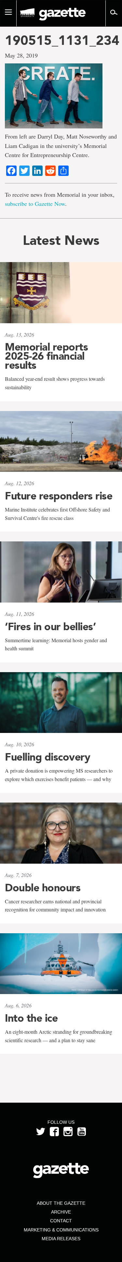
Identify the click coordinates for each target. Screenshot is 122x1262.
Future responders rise (58, 495)
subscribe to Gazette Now (35, 203)
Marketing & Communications (61, 1229)
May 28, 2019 (21, 55)
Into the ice (31, 1018)
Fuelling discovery (47, 757)
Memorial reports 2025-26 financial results (46, 356)
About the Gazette (61, 1203)
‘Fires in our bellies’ (50, 626)
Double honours (42, 887)
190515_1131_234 (61, 40)
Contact (61, 1220)
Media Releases (61, 1238)
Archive (61, 1212)
